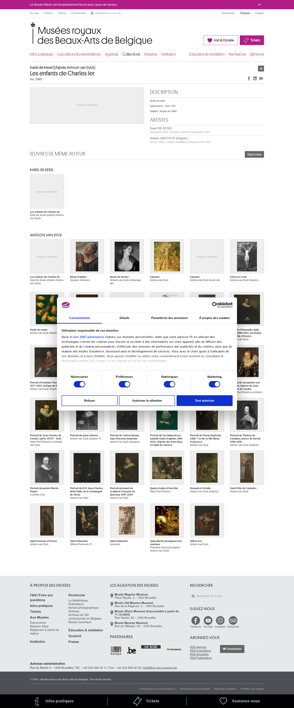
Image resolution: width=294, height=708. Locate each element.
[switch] (124, 384)
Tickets (255, 40)
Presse (62, 13)
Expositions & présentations (79, 54)
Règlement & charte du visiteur (44, 631)
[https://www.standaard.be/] (174, 649)
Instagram (220, 626)
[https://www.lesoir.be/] (151, 646)
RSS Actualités (199, 654)
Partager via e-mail (261, 78)
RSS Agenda (198, 647)
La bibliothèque (78, 600)
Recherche (237, 54)
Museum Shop (39, 626)
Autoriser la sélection (147, 400)
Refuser (89, 400)
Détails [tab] (124, 318)
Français (245, 13)
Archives (73, 611)
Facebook (195, 626)
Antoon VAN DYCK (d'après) (180, 139)
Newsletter (234, 649)
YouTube (208, 626)
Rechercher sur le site (92, 13)
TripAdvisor (233, 626)
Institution (168, 54)
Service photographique (83, 607)
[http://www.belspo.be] (116, 650)
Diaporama (254, 154)
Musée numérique (79, 622)
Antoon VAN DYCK (46, 235)
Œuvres (261, 68)
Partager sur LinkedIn (255, 78)
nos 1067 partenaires (88, 337)
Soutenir (74, 636)
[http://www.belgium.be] (132, 650)
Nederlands (228, 13)
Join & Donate (224, 40)
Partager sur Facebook (249, 78)
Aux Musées (39, 617)
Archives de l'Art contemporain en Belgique (85, 616)
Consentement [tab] (79, 318)
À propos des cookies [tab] (214, 318)
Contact (48, 13)
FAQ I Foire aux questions (41, 597)
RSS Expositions (200, 650)
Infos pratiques (41, 54)
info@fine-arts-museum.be (160, 668)
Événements (78, 13)
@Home (257, 54)
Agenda (111, 54)
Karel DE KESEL (180, 129)
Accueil (34, 13)
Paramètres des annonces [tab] (169, 318)
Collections (131, 54)
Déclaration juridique (225, 688)
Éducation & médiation (207, 54)
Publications (76, 604)
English (259, 13)
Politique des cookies (252, 688)
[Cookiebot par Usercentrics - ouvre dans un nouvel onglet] (215, 305)
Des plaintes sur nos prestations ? (158, 688)
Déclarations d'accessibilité (195, 688)
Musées (150, 54)
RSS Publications (201, 658)
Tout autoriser (204, 400)
